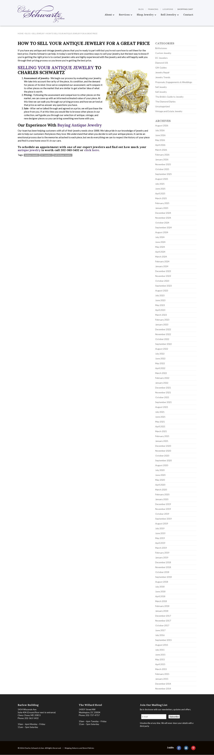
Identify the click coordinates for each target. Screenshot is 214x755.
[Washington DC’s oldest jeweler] (17, 2)
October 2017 (162, 625)
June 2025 (160, 188)
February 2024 (162, 261)
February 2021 (162, 436)
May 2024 (160, 247)
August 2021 (161, 407)
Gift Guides (161, 67)
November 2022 (163, 334)
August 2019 (161, 523)
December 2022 (163, 329)
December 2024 (163, 213)
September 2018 (163, 577)
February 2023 (162, 319)
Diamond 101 (161, 62)
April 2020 (160, 484)
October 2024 (162, 222)
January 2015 (161, 678)
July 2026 (159, 130)
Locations (168, 9)
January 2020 (161, 499)
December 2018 (163, 562)
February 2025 (162, 203)
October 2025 (162, 169)
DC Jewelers (46, 155)
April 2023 (160, 310)
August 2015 (161, 645)
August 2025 (161, 179)
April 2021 (160, 426)
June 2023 (160, 300)
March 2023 (161, 314)
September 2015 (163, 640)
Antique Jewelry (32, 155)
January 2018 (161, 611)
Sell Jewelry (161, 87)
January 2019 (161, 557)
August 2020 (161, 465)
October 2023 (162, 280)
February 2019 (162, 552)
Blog (141, 9)
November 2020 (163, 450)
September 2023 (163, 285)
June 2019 (160, 533)
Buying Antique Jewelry (79, 125)
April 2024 (160, 251)
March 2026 (161, 149)
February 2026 (162, 154)
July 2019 (159, 528)
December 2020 (163, 446)
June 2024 (160, 242)
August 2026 (161, 125)
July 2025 (159, 183)
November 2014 (163, 688)
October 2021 (162, 397)
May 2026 (160, 140)
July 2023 (159, 295)
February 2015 (162, 674)
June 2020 (160, 475)
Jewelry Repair (162, 72)
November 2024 (163, 217)
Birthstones (161, 48)
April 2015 (160, 664)
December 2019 (163, 504)
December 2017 (163, 615)
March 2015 (161, 669)
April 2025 (160, 193)
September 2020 (163, 460)
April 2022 (160, 368)
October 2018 (162, 572)
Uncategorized (162, 106)
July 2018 (159, 586)
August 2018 (161, 581)
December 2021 (163, 387)
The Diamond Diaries (165, 101)
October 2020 (162, 455)
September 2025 (163, 174)
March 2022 (161, 373)
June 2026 (160, 135)
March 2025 (161, 198)
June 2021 (160, 416)
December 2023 (163, 271)
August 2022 (161, 348)
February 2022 (162, 378)
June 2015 (160, 654)
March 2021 (161, 431)
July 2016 (159, 635)
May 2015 (160, 659)
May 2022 (160, 363)
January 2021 (161, 441)
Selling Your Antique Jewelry (56, 67)
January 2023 (161, 324)
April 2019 (160, 543)
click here (91, 150)
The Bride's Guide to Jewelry (169, 96)
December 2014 (163, 683)
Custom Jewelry (163, 53)
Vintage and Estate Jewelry (168, 111)
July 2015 (159, 649)
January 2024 (161, 266)
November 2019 (163, 509)
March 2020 (161, 489)
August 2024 (161, 232)
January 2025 (161, 208)
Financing (153, 9)
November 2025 (163, 164)
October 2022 (162, 339)
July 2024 (159, 237)
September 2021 (163, 402)
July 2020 (159, 470)
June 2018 (160, 591)
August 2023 (161, 290)
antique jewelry (29, 150)
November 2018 (163, 567)
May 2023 (160, 305)
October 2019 (162, 513)
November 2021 (163, 392)
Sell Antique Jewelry (62, 155)
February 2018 (162, 606)
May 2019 (160, 538)
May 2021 (160, 421)
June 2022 (160, 358)
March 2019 (161, 547)
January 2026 (161, 159)
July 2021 (159, 412)
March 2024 (161, 256)
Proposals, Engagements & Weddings (173, 82)
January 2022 (161, 382)
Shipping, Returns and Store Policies (79, 748)
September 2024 (163, 227)
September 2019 (163, 518)
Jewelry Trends (162, 77)
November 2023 (163, 276)
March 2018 (161, 601)
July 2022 (159, 353)
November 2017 (163, 620)
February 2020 (162, 494)
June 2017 (160, 630)
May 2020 (160, 479)
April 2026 (160, 145)
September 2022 (163, 344)
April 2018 (160, 596)
